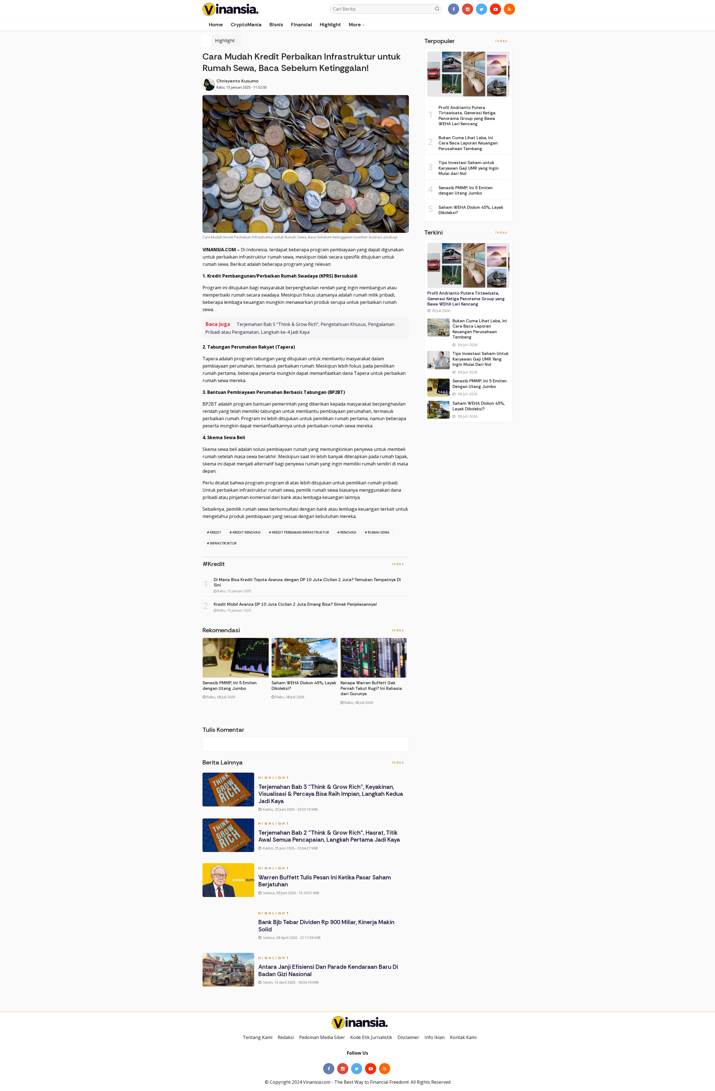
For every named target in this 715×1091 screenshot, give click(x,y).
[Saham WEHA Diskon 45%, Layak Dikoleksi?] (438, 410)
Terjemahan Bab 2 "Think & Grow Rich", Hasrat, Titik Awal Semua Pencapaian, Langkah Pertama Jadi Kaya (329, 836)
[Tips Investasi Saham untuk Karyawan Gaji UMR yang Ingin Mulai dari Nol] (438, 360)
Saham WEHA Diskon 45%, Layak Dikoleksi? (303, 685)
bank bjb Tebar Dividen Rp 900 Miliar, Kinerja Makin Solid (326, 925)
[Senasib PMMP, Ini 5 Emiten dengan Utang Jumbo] (438, 387)
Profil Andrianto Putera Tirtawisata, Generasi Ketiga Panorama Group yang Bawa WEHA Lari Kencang (466, 116)
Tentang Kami (257, 1037)
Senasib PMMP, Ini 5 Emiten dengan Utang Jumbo (229, 685)
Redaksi (286, 1037)
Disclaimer (408, 1037)
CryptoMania (246, 24)
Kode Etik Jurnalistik (371, 1037)
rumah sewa (378, 532)
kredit (215, 532)
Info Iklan (435, 1037)
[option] (236, 671)
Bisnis (276, 24)
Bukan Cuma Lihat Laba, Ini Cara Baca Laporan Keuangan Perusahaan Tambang (468, 143)
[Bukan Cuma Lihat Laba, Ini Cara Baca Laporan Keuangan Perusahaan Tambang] (438, 327)
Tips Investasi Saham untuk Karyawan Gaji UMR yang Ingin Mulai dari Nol (468, 168)
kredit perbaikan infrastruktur (300, 532)
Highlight (330, 24)
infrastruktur (223, 543)
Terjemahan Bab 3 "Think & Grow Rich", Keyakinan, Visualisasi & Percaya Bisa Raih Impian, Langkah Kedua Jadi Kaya (330, 794)
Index (399, 564)
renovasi (348, 532)
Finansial (301, 24)
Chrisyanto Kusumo (237, 81)
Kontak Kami (463, 1037)
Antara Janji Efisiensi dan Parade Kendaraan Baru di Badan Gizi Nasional (328, 970)
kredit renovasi (247, 532)
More (355, 24)
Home (215, 24)
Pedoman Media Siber (322, 1037)
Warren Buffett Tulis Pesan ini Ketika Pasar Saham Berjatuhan (324, 881)
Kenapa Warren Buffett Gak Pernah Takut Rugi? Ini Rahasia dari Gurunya (371, 688)
